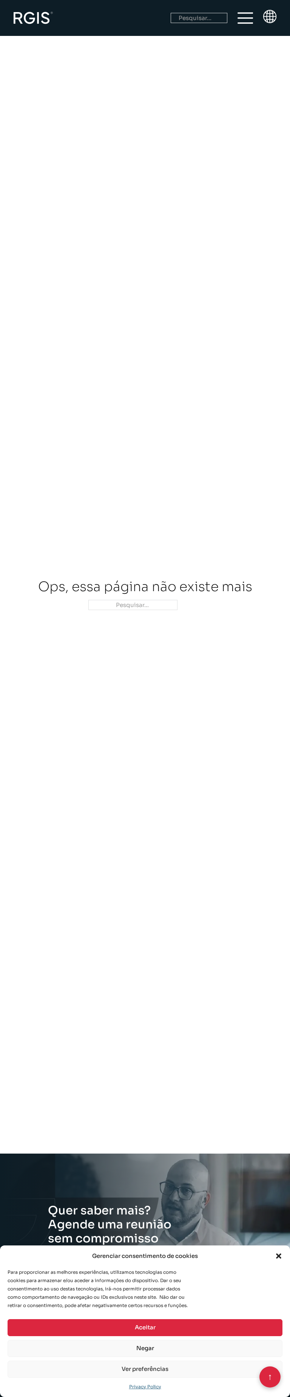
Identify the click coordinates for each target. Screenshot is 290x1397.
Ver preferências (145, 1368)
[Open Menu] (245, 18)
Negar (145, 1348)
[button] (278, 1256)
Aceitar (145, 1327)
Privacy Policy (145, 1386)
